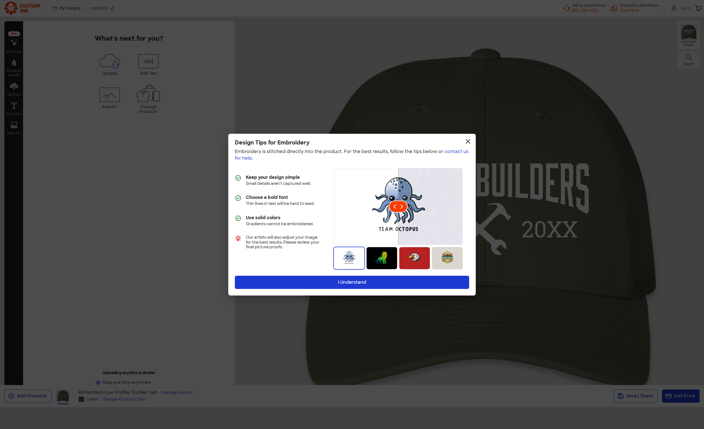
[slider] (398, 206)
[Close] (468, 141)
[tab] (349, 258)
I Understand (352, 282)
